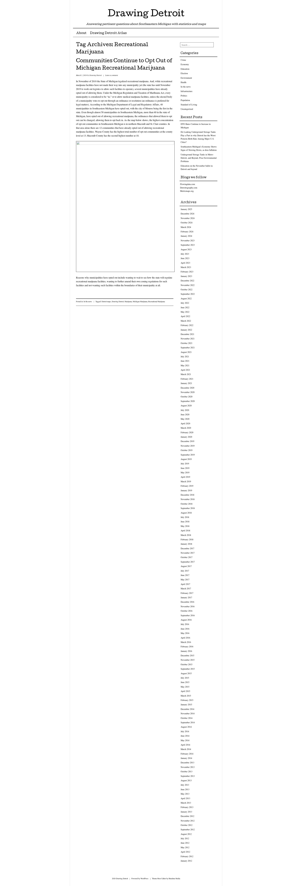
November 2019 (188, 445)
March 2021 (186, 374)
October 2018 (186, 503)
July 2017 (185, 570)
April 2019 (185, 476)
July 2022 (185, 302)
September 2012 (188, 829)
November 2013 (188, 767)
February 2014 (187, 753)
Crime (183, 59)
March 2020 (186, 427)
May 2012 (185, 847)
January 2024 (186, 235)
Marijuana (128, 301)
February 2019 (187, 485)
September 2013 (188, 776)
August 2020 (186, 405)
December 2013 (187, 762)
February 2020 (187, 432)
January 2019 (186, 490)
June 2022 (185, 307)
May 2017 (185, 579)
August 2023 (186, 249)
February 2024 (187, 231)
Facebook (211, 3)
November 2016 (188, 606)
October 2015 (186, 664)
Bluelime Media (174, 878)
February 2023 (187, 271)
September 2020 (188, 401)
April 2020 (185, 423)
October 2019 (186, 450)
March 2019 (186, 481)
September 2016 (188, 615)
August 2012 (186, 834)
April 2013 (185, 798)
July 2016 (185, 624)
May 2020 (185, 418)
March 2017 (186, 588)
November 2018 (188, 499)
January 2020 (186, 436)
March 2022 (186, 320)
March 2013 (186, 802)
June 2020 (185, 414)
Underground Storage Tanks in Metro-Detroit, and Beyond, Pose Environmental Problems (199, 158)
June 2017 (185, 575)
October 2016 (186, 610)
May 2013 (185, 793)
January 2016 (186, 651)
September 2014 (188, 722)
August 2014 (186, 726)
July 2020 (185, 410)
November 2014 (188, 713)
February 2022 (187, 325)
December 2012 (187, 816)
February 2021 (187, 378)
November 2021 (188, 338)
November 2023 (188, 240)
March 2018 (186, 535)
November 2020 (188, 392)
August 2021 (186, 352)
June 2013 (185, 789)
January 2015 (186, 704)
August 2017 (186, 566)
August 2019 (186, 459)
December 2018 (187, 494)
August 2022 (186, 298)
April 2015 (185, 691)
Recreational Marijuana (156, 301)
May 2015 (185, 686)
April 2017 (185, 584)
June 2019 (185, 468)
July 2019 (185, 463)
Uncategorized (187, 109)
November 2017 (188, 552)
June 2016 (185, 628)
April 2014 (185, 744)
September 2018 (188, 508)
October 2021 (186, 343)
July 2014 (185, 731)
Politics (184, 95)
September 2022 (188, 293)
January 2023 (186, 276)
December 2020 (187, 387)
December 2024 (187, 213)
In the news (88, 301)
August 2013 (186, 780)
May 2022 (185, 311)
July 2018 (185, 517)
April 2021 (185, 369)
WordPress (144, 878)
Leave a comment (111, 75)
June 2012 (185, 842)
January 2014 (186, 758)
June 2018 (185, 521)
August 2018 (186, 512)
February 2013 (187, 807)
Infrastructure (186, 91)
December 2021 (187, 334)
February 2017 (187, 593)
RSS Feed (216, 3)
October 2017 (186, 557)
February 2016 (187, 646)
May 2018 (185, 526)
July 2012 (185, 838)
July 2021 (185, 356)
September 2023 (188, 244)
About (81, 33)
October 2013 (186, 771)
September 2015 (188, 668)
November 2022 (188, 285)
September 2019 (188, 454)
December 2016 (187, 601)
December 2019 (187, 441)
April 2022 (185, 316)
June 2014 (185, 735)
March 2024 (186, 227)
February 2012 (187, 856)
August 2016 (186, 619)
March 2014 (186, 749)
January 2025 (186, 209)
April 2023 (185, 262)
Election (184, 73)
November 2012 (188, 820)
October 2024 (186, 222)
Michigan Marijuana (140, 301)
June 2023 (185, 258)
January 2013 (186, 811)
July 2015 (185, 677)
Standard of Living (189, 104)
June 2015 (185, 682)
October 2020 (186, 396)
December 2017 (187, 548)
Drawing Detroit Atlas (108, 33)
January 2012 (186, 860)
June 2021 (185, 360)
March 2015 (186, 695)
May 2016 (185, 633)
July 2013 (185, 784)
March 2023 (186, 267)
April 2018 (185, 530)
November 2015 (188, 659)
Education (185, 68)
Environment (186, 77)
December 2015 (187, 655)
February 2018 (187, 539)
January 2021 (186, 383)
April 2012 (185, 851)
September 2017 (188, 561)
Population (185, 100)
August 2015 (186, 673)
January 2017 (186, 597)
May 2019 (185, 472)
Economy (185, 64)
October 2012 (186, 825)
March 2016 (186, 642)
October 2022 (186, 289)
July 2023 (185, 253)
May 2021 (185, 365)
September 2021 (188, 347)
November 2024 (188, 218)
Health (183, 82)
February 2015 (187, 700)
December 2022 (187, 280)
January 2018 (186, 543)
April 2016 (185, 637)
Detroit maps (106, 301)
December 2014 (187, 709)
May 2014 (185, 740)
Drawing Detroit (146, 14)
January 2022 (186, 329)
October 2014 (186, 718)
